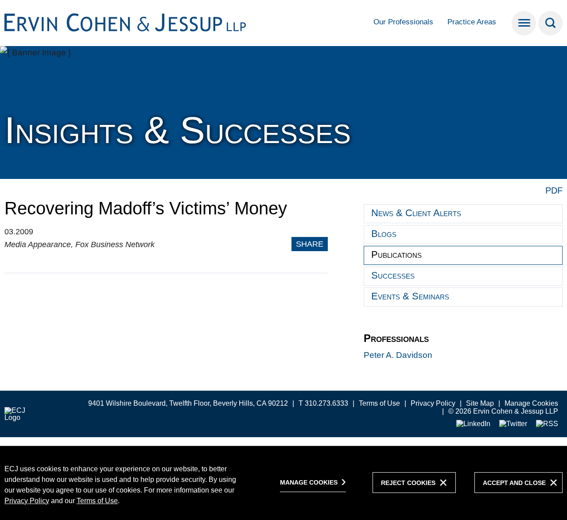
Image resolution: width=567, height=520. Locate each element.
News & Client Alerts (416, 212)
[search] (550, 23)
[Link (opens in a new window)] (473, 424)
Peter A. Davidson (398, 355)
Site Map (480, 403)
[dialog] (283, 483)
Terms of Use (379, 403)
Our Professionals (403, 22)
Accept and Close (514, 482)
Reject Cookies (408, 482)
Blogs (383, 233)
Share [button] (309, 244)
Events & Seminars (410, 296)
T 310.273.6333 (323, 403)
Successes (393, 275)
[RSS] (547, 424)
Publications (396, 254)
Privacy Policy (433, 403)
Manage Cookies (531, 403)
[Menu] (524, 23)
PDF (554, 190)
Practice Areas (471, 22)
